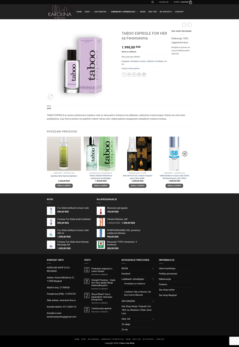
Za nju (125, 329)
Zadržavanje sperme (101, 308)
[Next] (191, 164)
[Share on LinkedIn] (144, 74)
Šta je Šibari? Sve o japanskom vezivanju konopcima (101, 297)
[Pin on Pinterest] (139, 74)
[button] (163, 2)
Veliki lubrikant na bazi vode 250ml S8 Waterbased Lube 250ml (174, 177)
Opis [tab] (49, 108)
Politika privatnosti (168, 273)
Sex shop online (166, 289)
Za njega (126, 324)
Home (79, 12)
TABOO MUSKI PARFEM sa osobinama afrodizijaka (100, 177)
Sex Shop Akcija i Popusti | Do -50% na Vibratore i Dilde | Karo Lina (137, 310)
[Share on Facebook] (124, 74)
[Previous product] (189, 25)
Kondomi (126, 273)
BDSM (142, 12)
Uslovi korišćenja (167, 268)
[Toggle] (153, 268)
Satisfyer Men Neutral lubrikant (64, 176)
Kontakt (179, 12)
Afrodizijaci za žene (137, 61)
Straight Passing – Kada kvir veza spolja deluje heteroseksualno (103, 283)
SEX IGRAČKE (100, 12)
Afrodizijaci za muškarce (134, 283)
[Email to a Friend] (134, 74)
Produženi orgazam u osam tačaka (101, 270)
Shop (87, 12)
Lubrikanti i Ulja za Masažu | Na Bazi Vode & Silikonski (137, 293)
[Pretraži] (153, 2)
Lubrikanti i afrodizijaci (123, 12)
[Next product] (184, 25)
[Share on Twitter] (129, 74)
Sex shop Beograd (168, 295)
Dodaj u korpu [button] (64, 186)
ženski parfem (134, 68)
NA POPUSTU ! (166, 12)
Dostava (163, 284)
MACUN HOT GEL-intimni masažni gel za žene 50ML (137, 177)
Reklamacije (165, 279)
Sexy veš (152, 12)
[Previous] (47, 164)
